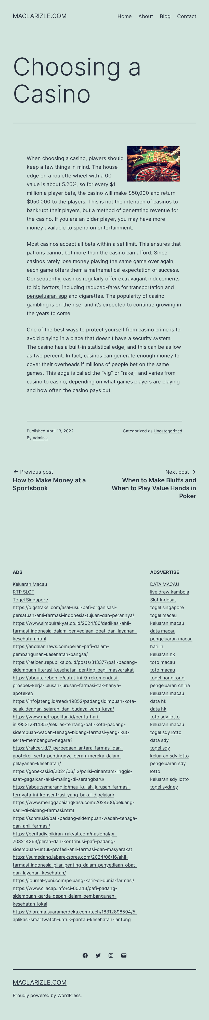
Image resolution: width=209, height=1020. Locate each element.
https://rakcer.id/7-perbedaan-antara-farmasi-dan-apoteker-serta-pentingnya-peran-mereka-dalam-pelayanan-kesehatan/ (68, 755)
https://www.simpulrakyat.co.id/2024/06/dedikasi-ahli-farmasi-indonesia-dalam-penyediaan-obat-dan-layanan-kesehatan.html (75, 631)
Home (124, 16)
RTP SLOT (23, 592)
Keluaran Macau (30, 584)
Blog (165, 16)
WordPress (69, 995)
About (145, 16)
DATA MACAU (164, 584)
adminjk (40, 437)
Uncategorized (168, 430)
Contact (186, 16)
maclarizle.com (40, 16)
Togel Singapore (30, 599)
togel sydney (164, 787)
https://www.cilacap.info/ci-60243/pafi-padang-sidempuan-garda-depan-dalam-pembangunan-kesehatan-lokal (65, 896)
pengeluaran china (170, 685)
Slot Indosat (163, 599)
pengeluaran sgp (47, 296)
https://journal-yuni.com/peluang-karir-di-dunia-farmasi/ (73, 880)
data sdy (159, 740)
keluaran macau (167, 724)
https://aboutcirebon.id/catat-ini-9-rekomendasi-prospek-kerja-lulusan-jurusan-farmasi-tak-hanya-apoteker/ (67, 685)
